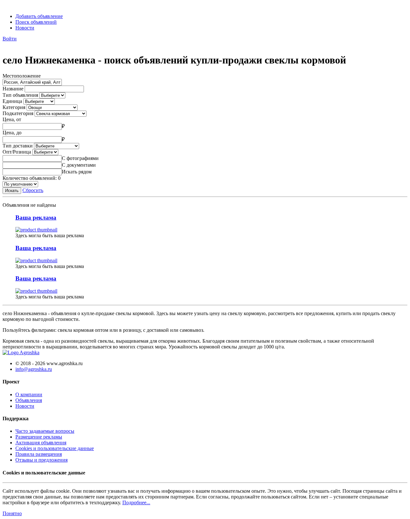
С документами (79, 165)
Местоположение (22, 76)
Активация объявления (40, 442)
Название (13, 88)
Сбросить (32, 190)
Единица (12, 101)
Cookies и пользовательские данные (54, 448)
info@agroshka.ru (33, 369)
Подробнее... (136, 502)
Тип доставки (18, 145)
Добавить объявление (39, 16)
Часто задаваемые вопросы (44, 431)
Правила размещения (38, 454)
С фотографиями (80, 158)
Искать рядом (77, 171)
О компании (28, 394)
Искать (12, 190)
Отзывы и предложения (41, 460)
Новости (24, 27)
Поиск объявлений (36, 22)
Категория (14, 107)
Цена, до (12, 132)
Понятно (12, 513)
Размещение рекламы (38, 436)
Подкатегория (18, 113)
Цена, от (12, 119)
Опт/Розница (17, 152)
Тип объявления (20, 95)
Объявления (28, 400)
